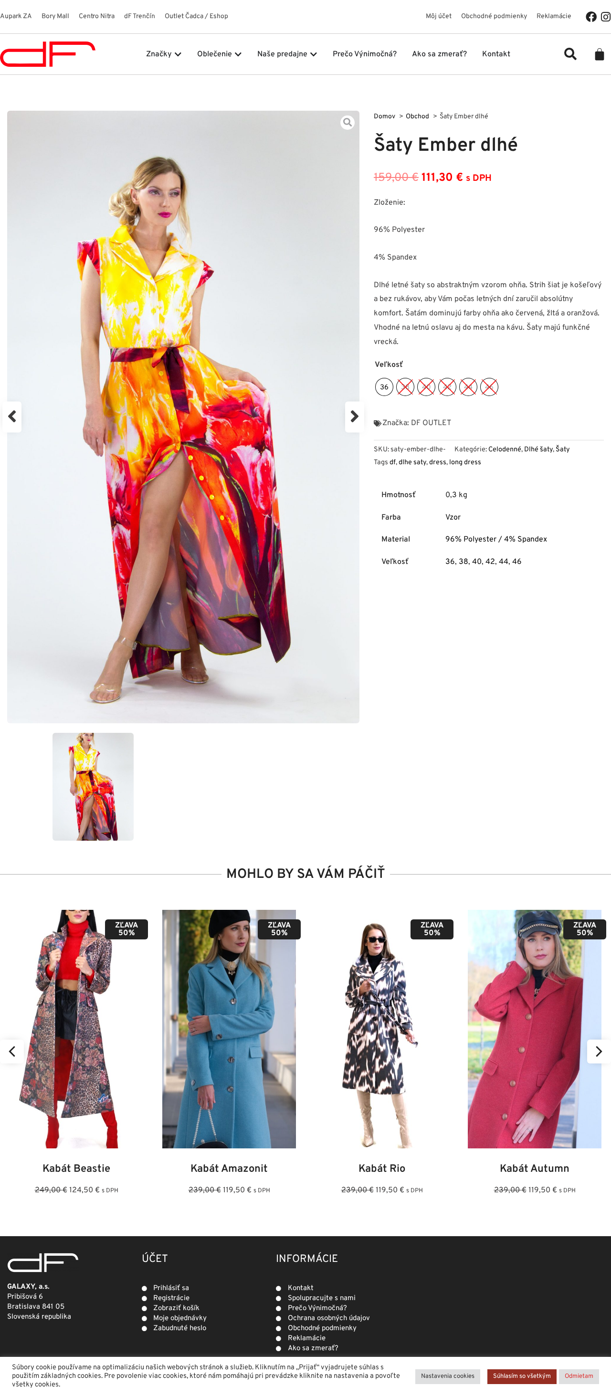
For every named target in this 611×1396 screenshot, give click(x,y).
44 (503, 562)
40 (477, 562)
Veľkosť (389, 365)
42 (490, 562)
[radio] (384, 387)
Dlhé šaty (538, 449)
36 (450, 562)
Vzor (453, 517)
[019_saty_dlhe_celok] (183, 417)
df (393, 462)
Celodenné (504, 449)
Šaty (563, 449)
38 (463, 562)
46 (517, 562)
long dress (465, 462)
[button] (570, 54)
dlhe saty (412, 462)
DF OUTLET (431, 423)
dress (437, 462)
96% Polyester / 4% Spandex (496, 539)
